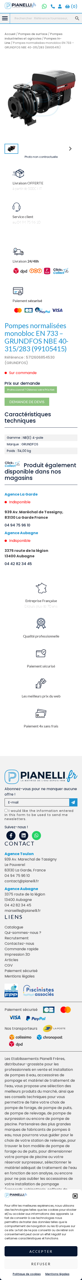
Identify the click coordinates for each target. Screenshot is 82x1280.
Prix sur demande (22, 383)
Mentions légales (57, 1274)
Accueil (10, 34)
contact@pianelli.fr (22, 881)
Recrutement (17, 938)
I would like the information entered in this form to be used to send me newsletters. (39, 815)
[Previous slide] (11, 98)
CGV (9, 965)
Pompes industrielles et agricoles (33, 36)
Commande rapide (21, 949)
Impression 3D (17, 954)
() (73, 6)
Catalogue (14, 927)
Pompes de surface (32, 34)
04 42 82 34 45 (18, 563)
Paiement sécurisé (21, 970)
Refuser (41, 1264)
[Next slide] (70, 98)
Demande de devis (26, 401)
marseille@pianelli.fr (23, 910)
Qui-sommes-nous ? (23, 932)
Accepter (41, 1251)
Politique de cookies (27, 1274)
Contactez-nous (19, 943)
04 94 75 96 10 (17, 525)
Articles (11, 959)
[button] (75, 1196)
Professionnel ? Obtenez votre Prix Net (30, 389)
